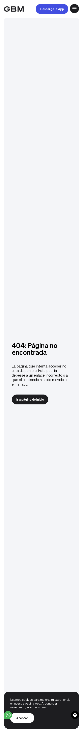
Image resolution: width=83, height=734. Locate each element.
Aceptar (22, 718)
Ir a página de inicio (30, 399)
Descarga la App (52, 9)
